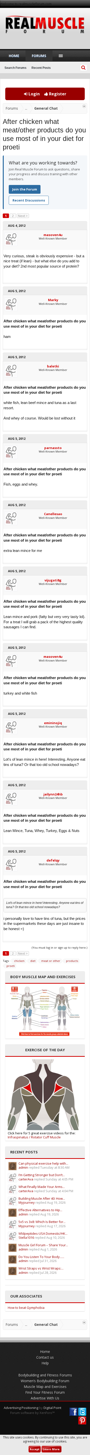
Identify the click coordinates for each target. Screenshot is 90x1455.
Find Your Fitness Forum (45, 1392)
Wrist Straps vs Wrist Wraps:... (41, 1268)
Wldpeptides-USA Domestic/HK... (43, 1233)
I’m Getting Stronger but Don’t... (41, 1175)
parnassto (53, 448)
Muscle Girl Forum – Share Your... (43, 1245)
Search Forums (15, 68)
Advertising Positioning (21, 1407)
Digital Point (52, 1407)
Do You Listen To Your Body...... (41, 1257)
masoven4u (53, 235)
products (72, 961)
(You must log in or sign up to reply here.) (59, 947)
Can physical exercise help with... (43, 1163)
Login (34, 93)
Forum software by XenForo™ (32, 1412)
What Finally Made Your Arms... (41, 1186)
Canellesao (53, 514)
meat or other (50, 961)
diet (33, 961)
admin (23, 1167)
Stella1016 (26, 1237)
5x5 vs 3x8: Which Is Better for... (42, 1221)
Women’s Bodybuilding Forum (45, 1380)
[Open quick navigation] (84, 106)
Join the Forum (24, 189)
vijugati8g (53, 580)
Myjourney (26, 1202)
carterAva (25, 1179)
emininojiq (53, 723)
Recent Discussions (28, 200)
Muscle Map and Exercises (45, 1386)
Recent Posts (41, 68)
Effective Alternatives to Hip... (40, 1210)
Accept (35, 1449)
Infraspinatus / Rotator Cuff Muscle (34, 1137)
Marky (53, 300)
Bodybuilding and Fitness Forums (45, 1375)
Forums (39, 55)
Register (57, 93)
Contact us (45, 1357)
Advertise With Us (45, 1398)
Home (14, 55)
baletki (53, 366)
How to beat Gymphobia (26, 1307)
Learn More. (51, 1449)
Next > (23, 216)
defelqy (53, 860)
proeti (10, 966)
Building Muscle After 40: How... (41, 1198)
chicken (19, 961)
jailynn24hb (53, 794)
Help (45, 1363)
